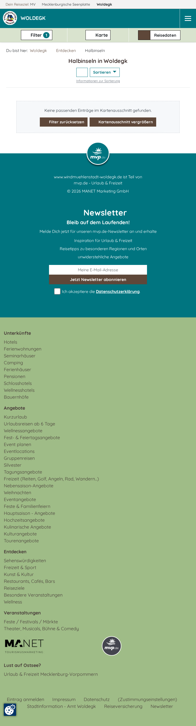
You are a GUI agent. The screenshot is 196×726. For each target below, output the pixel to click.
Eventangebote (20, 499)
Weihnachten (17, 492)
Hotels (10, 342)
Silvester (12, 465)
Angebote (14, 408)
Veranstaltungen (22, 613)
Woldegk (105, 4)
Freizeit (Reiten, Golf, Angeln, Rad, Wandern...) (51, 479)
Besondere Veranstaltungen (33, 595)
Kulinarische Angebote (27, 527)
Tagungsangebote (23, 472)
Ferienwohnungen (22, 349)
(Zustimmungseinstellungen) (147, 699)
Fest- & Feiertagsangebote (32, 437)
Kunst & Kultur (19, 574)
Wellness (13, 602)
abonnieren (98, 279)
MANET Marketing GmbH (105, 191)
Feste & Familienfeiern (27, 506)
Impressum (64, 699)
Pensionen (14, 376)
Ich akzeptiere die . (100, 291)
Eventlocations (19, 451)
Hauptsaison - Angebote (29, 513)
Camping (13, 363)
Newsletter (162, 706)
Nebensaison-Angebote (28, 486)
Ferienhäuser (17, 369)
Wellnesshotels (19, 390)
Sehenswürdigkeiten (25, 560)
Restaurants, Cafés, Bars (29, 581)
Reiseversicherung (123, 706)
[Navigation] (188, 18)
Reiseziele (14, 588)
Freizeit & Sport (20, 567)
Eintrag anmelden (25, 699)
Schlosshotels (18, 383)
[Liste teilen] (82, 72)
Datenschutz (97, 699)
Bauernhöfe (16, 397)
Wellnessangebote (23, 431)
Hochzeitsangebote (24, 520)
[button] (34, 18)
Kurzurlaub (15, 417)
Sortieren (102, 72)
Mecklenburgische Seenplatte (66, 4)
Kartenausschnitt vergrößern (125, 121)
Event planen (17, 444)
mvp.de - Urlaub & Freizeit (98, 182)
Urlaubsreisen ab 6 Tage (29, 424)
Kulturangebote (20, 534)
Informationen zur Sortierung (98, 81)
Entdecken (66, 50)
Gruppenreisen (19, 458)
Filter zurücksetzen (66, 121)
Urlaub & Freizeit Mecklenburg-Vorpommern (51, 674)
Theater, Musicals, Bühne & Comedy (41, 628)
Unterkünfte (17, 333)
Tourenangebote (21, 541)
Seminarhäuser (19, 356)
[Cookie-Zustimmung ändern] (10, 710)
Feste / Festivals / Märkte (31, 622)
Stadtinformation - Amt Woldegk (61, 706)
